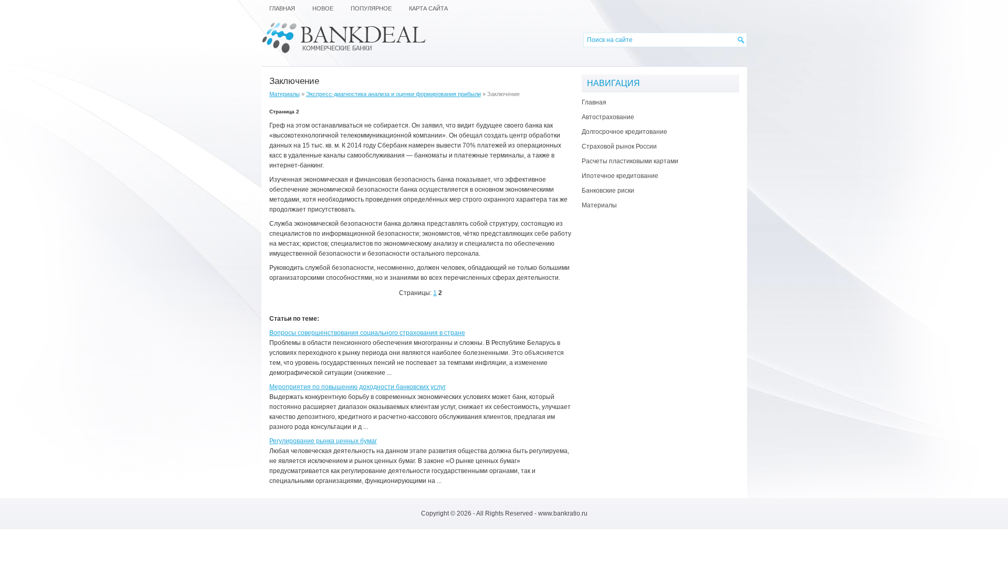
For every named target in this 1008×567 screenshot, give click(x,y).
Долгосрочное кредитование (624, 131)
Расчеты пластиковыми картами (630, 161)
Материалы (284, 94)
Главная (594, 102)
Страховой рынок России (619, 146)
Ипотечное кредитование (620, 176)
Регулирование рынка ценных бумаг (323, 441)
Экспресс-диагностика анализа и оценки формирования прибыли (393, 94)
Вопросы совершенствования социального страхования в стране (367, 333)
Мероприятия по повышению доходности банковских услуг (357, 387)
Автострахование (608, 117)
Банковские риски (608, 190)
